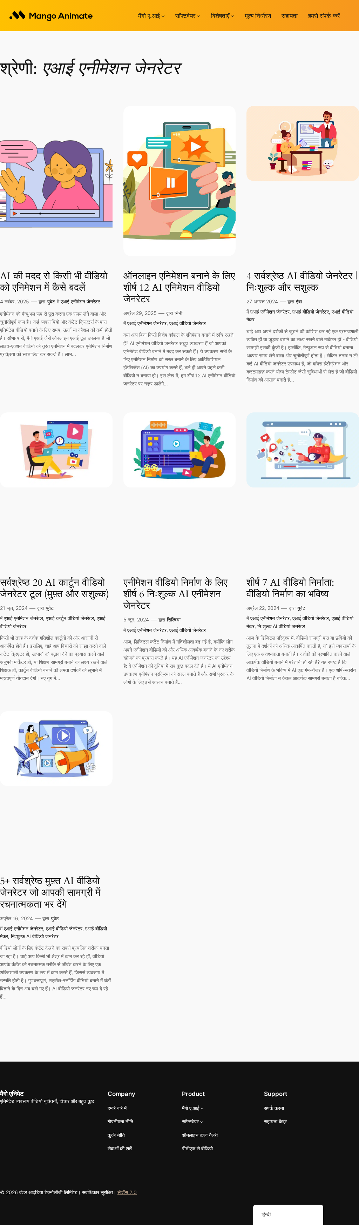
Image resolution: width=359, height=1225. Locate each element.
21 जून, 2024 (14, 608)
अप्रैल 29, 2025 (140, 313)
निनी (178, 313)
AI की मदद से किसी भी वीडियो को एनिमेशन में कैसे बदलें (53, 282)
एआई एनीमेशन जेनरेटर (80, 301)
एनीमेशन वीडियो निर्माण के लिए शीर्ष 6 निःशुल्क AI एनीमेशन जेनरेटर (175, 594)
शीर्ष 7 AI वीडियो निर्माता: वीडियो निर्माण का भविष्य (290, 588)
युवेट (51, 301)
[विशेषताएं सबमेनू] (232, 16)
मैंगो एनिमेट (11, 1093)
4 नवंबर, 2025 (14, 301)
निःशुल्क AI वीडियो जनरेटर (281, 626)
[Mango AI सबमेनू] (163, 16)
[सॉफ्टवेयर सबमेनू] (198, 16)
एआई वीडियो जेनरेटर (187, 323)
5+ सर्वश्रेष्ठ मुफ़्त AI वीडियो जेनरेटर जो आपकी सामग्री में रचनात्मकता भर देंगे (50, 892)
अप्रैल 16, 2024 (16, 918)
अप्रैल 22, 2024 (262, 608)
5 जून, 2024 (136, 619)
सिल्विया (174, 619)
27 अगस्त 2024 (262, 301)
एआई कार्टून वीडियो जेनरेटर (70, 618)
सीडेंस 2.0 (127, 1192)
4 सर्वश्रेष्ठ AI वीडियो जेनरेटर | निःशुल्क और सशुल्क (301, 282)
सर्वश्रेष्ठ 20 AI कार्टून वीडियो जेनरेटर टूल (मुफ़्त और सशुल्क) (54, 588)
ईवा (299, 301)
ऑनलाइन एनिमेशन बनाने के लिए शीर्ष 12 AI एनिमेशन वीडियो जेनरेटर (179, 287)
